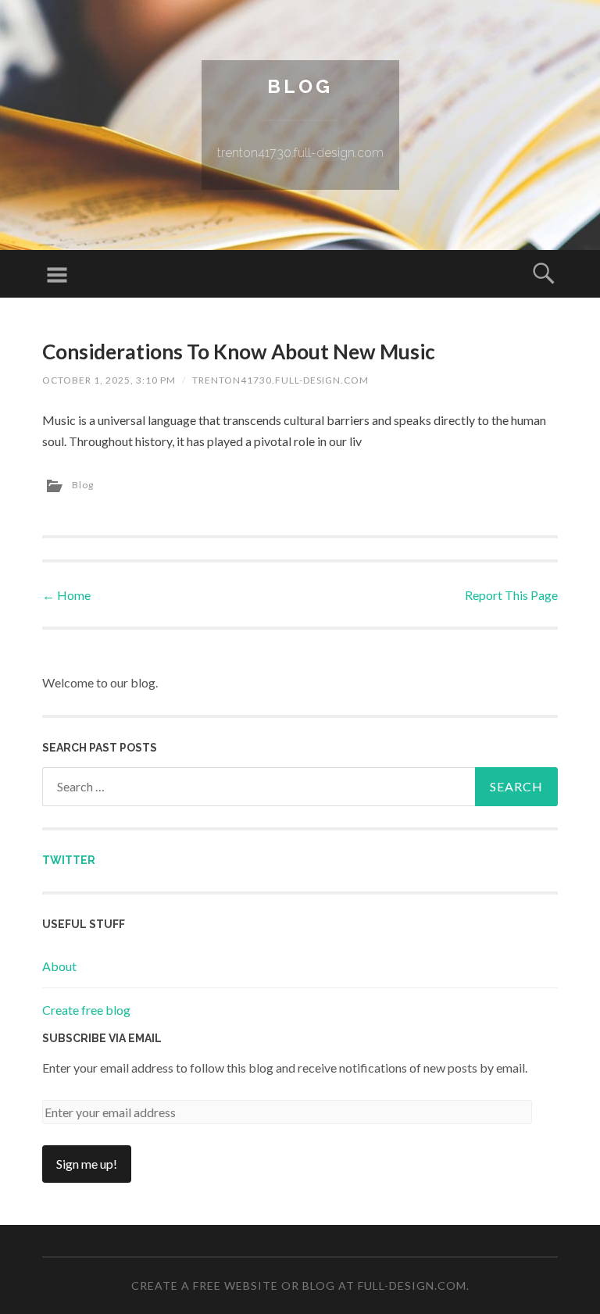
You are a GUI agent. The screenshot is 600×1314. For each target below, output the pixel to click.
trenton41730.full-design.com (280, 380)
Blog (300, 86)
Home (66, 594)
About (59, 966)
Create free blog (86, 1009)
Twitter (68, 860)
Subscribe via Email (102, 1038)
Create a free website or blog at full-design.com (298, 1285)
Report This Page (511, 594)
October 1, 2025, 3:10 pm (109, 380)
